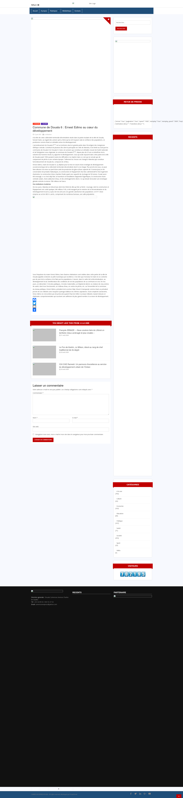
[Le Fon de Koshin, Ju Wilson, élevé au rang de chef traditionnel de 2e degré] (44, 352)
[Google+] (36, 5)
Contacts (77, 11)
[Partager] (71, 310)
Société (45, 124)
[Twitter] (33, 5)
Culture (119, 499)
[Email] (71, 306)
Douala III (46, 150)
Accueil (35, 11)
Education (120, 514)
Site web (36, 427)
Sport (118, 543)
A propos (44, 11)
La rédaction (48, 134)
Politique (120, 521)
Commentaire (38, 393)
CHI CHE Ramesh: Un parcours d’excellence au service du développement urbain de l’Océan (82, 365)
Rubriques (53, 11)
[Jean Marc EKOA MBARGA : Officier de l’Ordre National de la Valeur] (1, 400)
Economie (120, 506)
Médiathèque (66, 11)
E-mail (75, 418)
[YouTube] (38, 5)
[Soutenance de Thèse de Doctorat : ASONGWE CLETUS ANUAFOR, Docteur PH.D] (181, 400)
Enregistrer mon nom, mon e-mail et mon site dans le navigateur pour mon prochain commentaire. (69, 434)
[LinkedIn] (34, 5)
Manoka (86, 148)
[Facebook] (31, 5)
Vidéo (118, 550)
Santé (119, 528)
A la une (37, 124)
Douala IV (55, 150)
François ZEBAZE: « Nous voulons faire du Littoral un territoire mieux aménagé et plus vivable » (81, 331)
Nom (35, 418)
